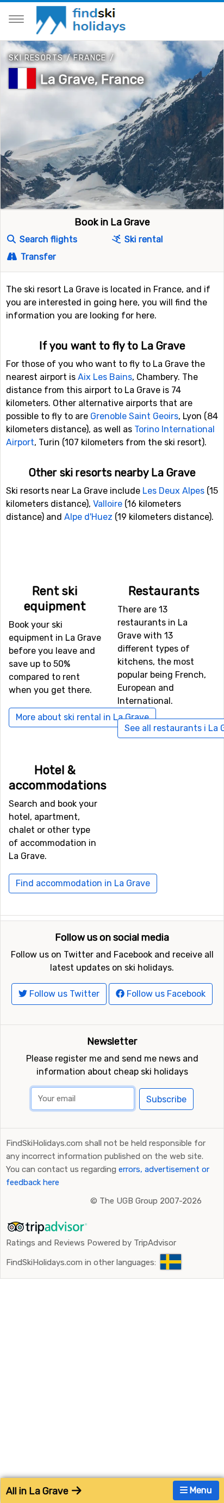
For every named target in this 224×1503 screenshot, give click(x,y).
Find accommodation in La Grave (83, 883)
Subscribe (166, 1099)
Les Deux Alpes (173, 491)
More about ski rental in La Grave (82, 717)
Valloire (107, 504)
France (89, 58)
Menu (200, 1490)
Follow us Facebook (165, 994)
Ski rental (142, 239)
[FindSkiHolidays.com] (82, 19)
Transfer (37, 256)
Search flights (47, 239)
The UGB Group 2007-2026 (150, 1201)
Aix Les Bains (105, 377)
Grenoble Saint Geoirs (134, 416)
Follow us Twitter (63, 994)
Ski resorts (36, 58)
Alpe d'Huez (88, 517)
